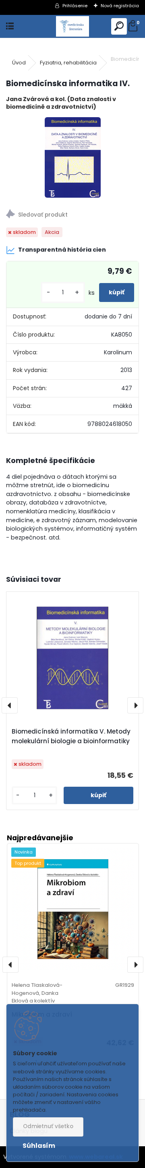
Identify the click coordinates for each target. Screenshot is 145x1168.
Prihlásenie (74, 5)
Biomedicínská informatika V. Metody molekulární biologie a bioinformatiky (71, 736)
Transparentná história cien (62, 250)
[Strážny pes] (72, 215)
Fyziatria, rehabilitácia (68, 62)
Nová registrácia (120, 5)
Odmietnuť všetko (48, 1126)
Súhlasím (39, 1145)
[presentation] (10, 705)
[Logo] (72, 26)
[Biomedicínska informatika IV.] (73, 157)
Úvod (19, 62)
